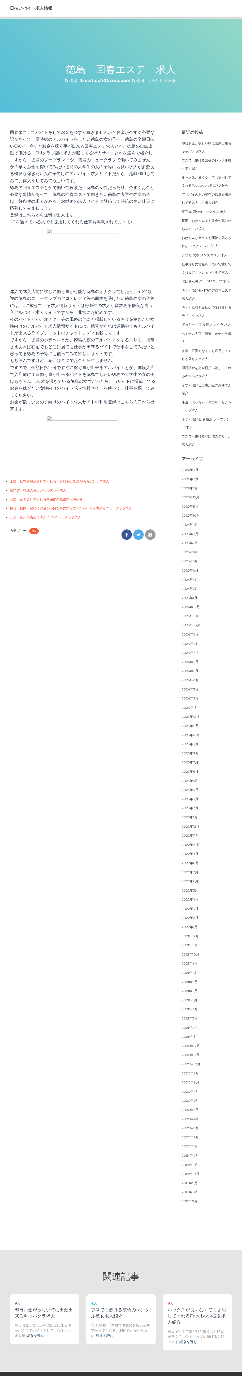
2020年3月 (190, 1128)
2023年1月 (190, 817)
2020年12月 (191, 1046)
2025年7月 (190, 543)
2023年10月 (191, 735)
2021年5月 (189, 1000)
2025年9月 (190, 525)
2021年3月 (190, 1018)
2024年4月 (190, 680)
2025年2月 (190, 588)
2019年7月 (190, 1201)
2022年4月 (190, 899)
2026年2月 (190, 479)
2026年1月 (190, 488)
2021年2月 (190, 1027)
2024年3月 (190, 689)
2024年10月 (191, 625)
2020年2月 (190, 1137)
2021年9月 (190, 963)
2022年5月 (190, 890)
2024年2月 (190, 698)
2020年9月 (190, 1073)
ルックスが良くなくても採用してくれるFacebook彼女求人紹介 (197, 1316)
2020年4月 (190, 1119)
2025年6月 (190, 552)
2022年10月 (191, 845)
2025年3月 (190, 579)
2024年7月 (190, 652)
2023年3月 (190, 799)
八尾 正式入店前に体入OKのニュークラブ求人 (45, 517)
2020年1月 (190, 1146)
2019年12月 (190, 1155)
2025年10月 (191, 515)
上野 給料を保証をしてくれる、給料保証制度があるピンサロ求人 (59, 481)
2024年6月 (190, 662)
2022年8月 (190, 863)
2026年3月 (190, 470)
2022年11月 (190, 835)
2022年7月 (190, 872)
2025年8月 (190, 534)
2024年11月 (190, 616)
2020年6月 (190, 1100)
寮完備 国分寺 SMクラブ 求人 (204, 212)
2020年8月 (190, 1082)
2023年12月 (190, 716)
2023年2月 (190, 808)
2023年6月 (190, 771)
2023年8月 (190, 753)
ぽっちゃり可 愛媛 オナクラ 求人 (206, 324)
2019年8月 (190, 1192)
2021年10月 (190, 954)
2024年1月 (190, 707)
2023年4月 (190, 790)
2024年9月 (190, 634)
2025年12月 (190, 497)
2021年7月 (190, 982)
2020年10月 (191, 1064)
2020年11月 (190, 1055)
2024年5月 (190, 671)
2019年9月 (190, 1183)
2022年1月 (190, 927)
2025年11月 (190, 506)
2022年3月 (190, 909)
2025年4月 (190, 570)
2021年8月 (190, 972)
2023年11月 (190, 726)
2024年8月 (190, 643)
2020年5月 (190, 1110)
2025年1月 (189, 598)
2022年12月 (190, 826)
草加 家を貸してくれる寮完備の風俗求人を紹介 (46, 499)
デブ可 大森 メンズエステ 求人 (205, 255)
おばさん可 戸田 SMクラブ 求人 (206, 281)
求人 (34, 530)
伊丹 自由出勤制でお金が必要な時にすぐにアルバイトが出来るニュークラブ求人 (71, 508)
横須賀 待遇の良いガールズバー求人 (38, 490)
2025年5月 (190, 561)
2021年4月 (190, 1009)
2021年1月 (189, 1036)
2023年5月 (190, 781)
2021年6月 (190, 991)
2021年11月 (190, 945)
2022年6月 (190, 881)
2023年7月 (190, 762)
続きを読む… (36, 1335)
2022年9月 (190, 854)
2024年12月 (191, 607)
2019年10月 (190, 1174)
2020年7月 (190, 1091)
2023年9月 (190, 744)
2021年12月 (190, 936)
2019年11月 (190, 1165)
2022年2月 (190, 918)
